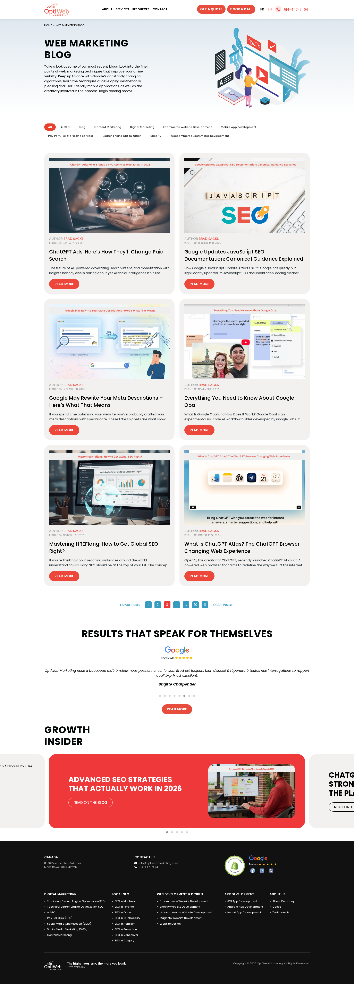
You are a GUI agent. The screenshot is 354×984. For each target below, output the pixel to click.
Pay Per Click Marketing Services (71, 136)
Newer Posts (130, 604)
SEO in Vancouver (126, 935)
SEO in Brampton (126, 929)
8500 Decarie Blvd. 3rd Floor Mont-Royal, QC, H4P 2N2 (62, 865)
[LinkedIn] (262, 870)
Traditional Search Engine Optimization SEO (76, 901)
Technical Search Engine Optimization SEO (75, 907)
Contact (160, 9)
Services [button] (122, 9)
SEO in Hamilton (125, 924)
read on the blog (90, 802)
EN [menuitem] (270, 9)
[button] (159, 696)
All (50, 127)
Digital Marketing (142, 127)
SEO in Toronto (124, 907)
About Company (283, 901)
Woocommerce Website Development (186, 912)
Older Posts (222, 604)
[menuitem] (262, 9)
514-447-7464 (296, 9)
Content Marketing (107, 127)
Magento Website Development (181, 918)
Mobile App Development (238, 127)
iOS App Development (242, 901)
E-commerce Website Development (184, 901)
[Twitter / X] (271, 870)
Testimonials (280, 912)
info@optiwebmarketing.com (158, 863)
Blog (82, 127)
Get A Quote (211, 9)
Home (48, 25)
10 (195, 604)
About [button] (107, 9)
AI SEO (65, 127)
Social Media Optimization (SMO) (69, 924)
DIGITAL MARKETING (60, 894)
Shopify (155, 136)
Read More (64, 284)
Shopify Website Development (180, 907)
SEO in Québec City (127, 918)
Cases (276, 907)
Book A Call (241, 9)
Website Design (170, 924)
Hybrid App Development (244, 912)
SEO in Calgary (124, 940)
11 (205, 604)
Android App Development (245, 907)
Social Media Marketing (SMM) (67, 929)
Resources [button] (140, 9)
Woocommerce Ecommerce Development (199, 136)
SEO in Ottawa (124, 912)
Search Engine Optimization (122, 136)
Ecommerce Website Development (187, 127)
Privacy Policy (76, 967)
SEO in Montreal (125, 901)
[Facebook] (252, 870)
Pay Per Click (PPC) (60, 918)
